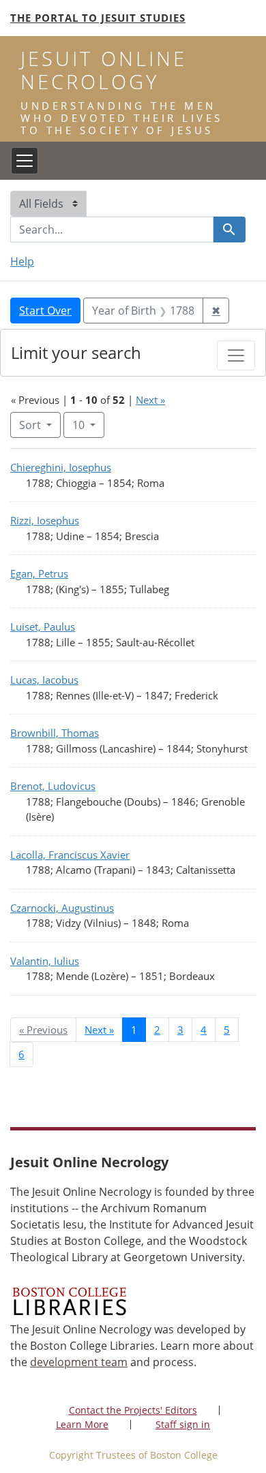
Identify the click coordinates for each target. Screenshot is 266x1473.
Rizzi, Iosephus (44, 520)
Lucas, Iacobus (44, 679)
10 (88, 424)
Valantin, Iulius (44, 961)
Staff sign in (183, 1424)
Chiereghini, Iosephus (60, 467)
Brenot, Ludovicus (52, 786)
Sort (30, 424)
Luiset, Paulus (42, 626)
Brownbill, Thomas (54, 733)
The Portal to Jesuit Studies (98, 18)
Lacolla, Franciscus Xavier (70, 854)
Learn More (82, 1424)
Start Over (45, 310)
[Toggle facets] (236, 355)
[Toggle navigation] (24, 160)
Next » (150, 400)
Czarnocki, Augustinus (62, 908)
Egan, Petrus (39, 573)
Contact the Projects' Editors (133, 1410)
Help (22, 261)
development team (79, 1362)
